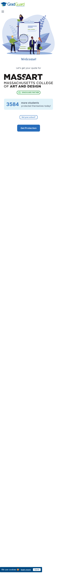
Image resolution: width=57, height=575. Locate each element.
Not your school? (29, 117)
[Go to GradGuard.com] (13, 4)
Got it (36, 569)
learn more (26, 569)
